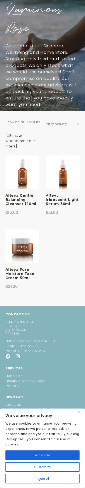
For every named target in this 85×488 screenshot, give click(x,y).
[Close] (80, 412)
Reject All (42, 478)
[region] (42, 448)
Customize (42, 467)
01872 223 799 (28, 346)
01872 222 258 (33, 351)
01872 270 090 (42, 341)
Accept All (42, 455)
